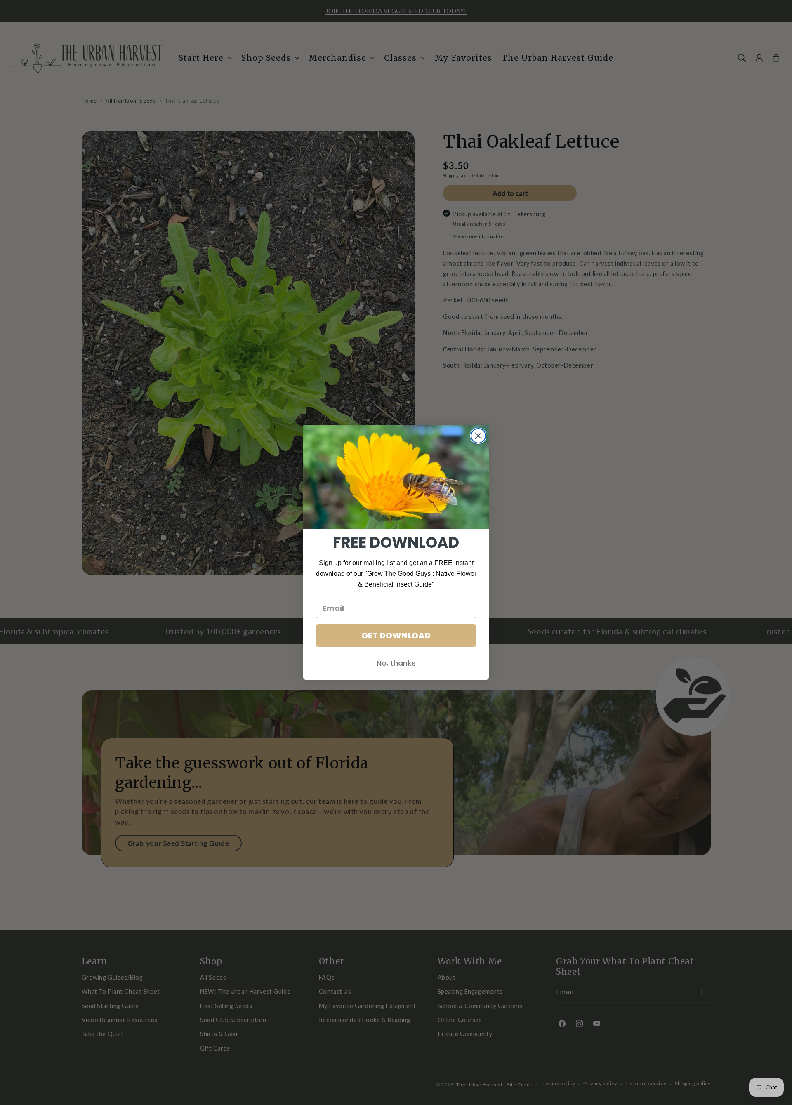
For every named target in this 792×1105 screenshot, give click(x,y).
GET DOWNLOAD (396, 635)
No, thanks (396, 663)
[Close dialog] (478, 436)
